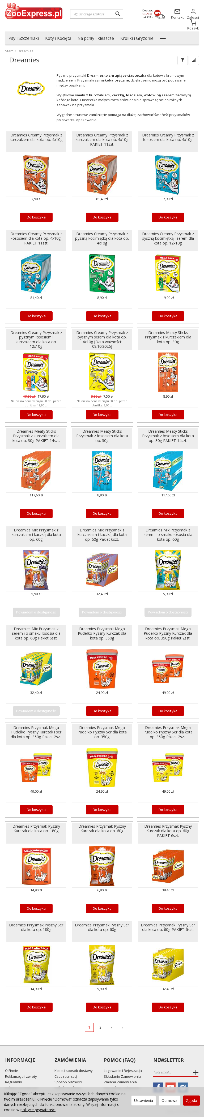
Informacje (20, 1060)
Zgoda (191, 1100)
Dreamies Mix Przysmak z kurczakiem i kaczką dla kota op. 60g (36, 534)
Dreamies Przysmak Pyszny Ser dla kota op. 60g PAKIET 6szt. (168, 927)
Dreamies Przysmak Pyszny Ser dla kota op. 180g (36, 927)
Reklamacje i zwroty (21, 1076)
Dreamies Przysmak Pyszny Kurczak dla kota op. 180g (36, 828)
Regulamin (13, 1082)
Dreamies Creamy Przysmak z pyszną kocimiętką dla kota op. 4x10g (102, 238)
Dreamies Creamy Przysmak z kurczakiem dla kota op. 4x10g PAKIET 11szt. (102, 139)
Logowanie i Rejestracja (123, 1070)
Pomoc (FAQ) (119, 1060)
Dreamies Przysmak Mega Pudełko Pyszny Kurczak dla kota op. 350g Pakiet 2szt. (168, 633)
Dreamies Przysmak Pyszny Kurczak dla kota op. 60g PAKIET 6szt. (168, 831)
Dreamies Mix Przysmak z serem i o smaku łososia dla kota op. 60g (168, 534)
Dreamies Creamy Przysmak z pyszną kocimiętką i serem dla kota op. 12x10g (168, 238)
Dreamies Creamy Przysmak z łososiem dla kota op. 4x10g (168, 137)
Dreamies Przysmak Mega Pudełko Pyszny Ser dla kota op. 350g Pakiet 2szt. (168, 732)
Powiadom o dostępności (36, 612)
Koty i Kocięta (58, 38)
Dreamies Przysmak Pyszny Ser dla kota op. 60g (102, 927)
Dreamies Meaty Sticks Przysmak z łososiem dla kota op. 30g (102, 436)
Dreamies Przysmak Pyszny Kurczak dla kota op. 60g (102, 828)
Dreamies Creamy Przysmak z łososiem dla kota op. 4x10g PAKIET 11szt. (36, 238)
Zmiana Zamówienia (120, 1082)
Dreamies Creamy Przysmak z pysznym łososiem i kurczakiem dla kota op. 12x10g (36, 339)
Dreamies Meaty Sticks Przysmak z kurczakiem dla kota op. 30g (168, 337)
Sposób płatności (68, 1082)
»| (123, 1027)
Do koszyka (36, 217)
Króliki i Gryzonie (137, 38)
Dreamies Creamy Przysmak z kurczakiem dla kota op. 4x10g (36, 137)
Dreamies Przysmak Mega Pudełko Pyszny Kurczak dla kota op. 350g (102, 633)
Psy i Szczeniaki (23, 38)
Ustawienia (143, 1100)
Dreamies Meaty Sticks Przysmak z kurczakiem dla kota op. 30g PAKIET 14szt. (36, 436)
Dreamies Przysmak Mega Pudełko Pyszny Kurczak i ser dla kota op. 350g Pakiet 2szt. (36, 732)
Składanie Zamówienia (122, 1076)
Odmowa (169, 1100)
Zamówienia (70, 1060)
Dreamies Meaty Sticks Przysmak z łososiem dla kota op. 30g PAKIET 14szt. (168, 436)
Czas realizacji (66, 1076)
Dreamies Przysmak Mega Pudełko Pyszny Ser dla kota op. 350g (102, 732)
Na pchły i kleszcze (96, 38)
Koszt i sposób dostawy (73, 1070)
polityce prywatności (38, 1109)
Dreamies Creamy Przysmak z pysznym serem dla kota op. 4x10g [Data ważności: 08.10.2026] (102, 339)
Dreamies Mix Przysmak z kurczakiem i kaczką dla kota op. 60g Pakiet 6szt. (102, 534)
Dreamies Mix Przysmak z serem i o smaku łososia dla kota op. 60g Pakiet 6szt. (36, 633)
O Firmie (11, 1070)
